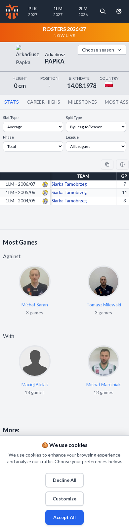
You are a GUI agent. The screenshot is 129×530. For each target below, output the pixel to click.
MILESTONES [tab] (82, 102)
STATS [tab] (11, 102)
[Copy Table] (107, 164)
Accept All (64, 517)
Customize (64, 498)
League (72, 137)
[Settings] (119, 11)
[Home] (12, 11)
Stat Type (11, 117)
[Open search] (103, 11)
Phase (8, 137)
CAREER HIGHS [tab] (43, 102)
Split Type (74, 117)
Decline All (64, 480)
